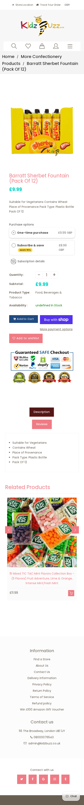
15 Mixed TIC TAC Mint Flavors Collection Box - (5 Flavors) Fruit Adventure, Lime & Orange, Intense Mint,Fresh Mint (42, 578)
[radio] (14, 232)
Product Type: (19, 292)
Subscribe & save (31, 247)
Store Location (24, 5)
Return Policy (42, 691)
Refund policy (42, 703)
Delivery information (42, 678)
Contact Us (42, 672)
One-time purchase (32, 233)
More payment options (56, 329)
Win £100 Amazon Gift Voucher (42, 709)
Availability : (18, 305)
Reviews (42, 424)
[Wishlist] (28, 46)
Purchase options (21, 224)
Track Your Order (50, 5)
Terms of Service (42, 697)
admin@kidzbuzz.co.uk (44, 743)
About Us (42, 666)
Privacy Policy (42, 684)
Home (8, 56)
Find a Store (42, 659)
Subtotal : (16, 284)
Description (42, 412)
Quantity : (16, 275)
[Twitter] (21, 779)
